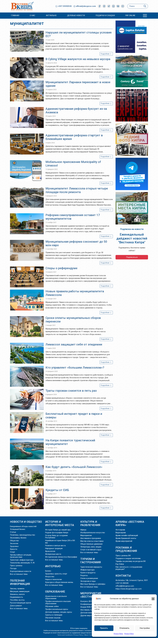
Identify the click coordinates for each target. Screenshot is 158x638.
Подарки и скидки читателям (128, 558)
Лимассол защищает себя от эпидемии (74, 344)
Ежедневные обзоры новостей (23, 526)
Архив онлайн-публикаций (127, 535)
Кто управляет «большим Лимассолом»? (75, 367)
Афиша (83, 530)
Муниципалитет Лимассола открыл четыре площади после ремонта (77, 190)
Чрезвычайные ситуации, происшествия (20, 556)
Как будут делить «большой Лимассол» (74, 467)
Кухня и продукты (88, 573)
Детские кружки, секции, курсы (58, 612)
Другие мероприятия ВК (90, 615)
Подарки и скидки (105, 15)
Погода (13, 568)
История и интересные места (59, 523)
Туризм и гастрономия (90, 560)
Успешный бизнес (17, 529)
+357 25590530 (64, 6)
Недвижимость (16, 597)
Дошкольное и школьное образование (56, 597)
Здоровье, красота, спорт (56, 574)
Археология (50, 551)
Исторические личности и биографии (61, 557)
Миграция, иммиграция (19, 591)
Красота (13, 549)
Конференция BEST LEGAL (91, 604)
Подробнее (105, 54)
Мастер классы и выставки (91, 541)
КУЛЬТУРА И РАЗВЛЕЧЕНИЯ (90, 523)
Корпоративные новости (20, 571)
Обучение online (52, 606)
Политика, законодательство (22, 535)
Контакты (123, 575)
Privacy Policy (118, 634)
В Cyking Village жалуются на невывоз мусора (78, 59)
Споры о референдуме (61, 268)
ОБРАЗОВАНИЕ (55, 591)
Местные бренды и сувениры (92, 584)
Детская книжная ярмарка (91, 613)
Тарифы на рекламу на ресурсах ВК (131, 561)
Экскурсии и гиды (88, 581)
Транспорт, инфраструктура (21, 560)
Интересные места (53, 554)
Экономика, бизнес (18, 538)
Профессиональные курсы (56, 609)
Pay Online (130, 15)
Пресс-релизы (16, 565)
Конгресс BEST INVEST (90, 601)
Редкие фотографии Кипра (56, 532)
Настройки (145, 628)
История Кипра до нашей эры (58, 530)
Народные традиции (54, 548)
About (86, 635)
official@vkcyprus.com (86, 6)
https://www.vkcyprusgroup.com (129, 589)
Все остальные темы (19, 574)
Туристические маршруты (91, 567)
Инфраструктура (87, 570)
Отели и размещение (89, 578)
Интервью (53, 566)
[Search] (145, 6)
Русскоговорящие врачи (20, 603)
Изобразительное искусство (92, 532)
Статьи (13, 532)
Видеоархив (121, 532)
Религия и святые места (55, 545)
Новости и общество (26, 521)
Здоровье (14, 546)
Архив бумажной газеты (126, 538)
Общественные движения (91, 544)
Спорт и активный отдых (90, 550)
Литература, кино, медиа (90, 547)
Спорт (12, 552)
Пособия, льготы (17, 600)
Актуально (51, 15)
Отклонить (124, 628)
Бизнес (48, 571)
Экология (14, 543)
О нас (32, 15)
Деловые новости (76, 15)
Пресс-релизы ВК (123, 555)
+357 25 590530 (122, 583)
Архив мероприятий (124, 541)
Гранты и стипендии (53, 615)
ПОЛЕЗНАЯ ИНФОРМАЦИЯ (20, 582)
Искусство (49, 576)
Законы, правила (17, 588)
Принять (104, 628)
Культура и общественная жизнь (59, 582)
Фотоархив (120, 530)
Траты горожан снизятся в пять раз (71, 390)
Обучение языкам (52, 618)
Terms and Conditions (64, 635)
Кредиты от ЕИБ (57, 490)
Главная (15, 15)
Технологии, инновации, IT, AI (22, 563)
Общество (14, 540)
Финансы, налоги (17, 594)
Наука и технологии (53, 579)
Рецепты (84, 575)
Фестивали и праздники (90, 538)
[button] (153, 598)
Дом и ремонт (16, 606)
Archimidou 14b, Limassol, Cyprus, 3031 (132, 580)
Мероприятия (86, 535)
